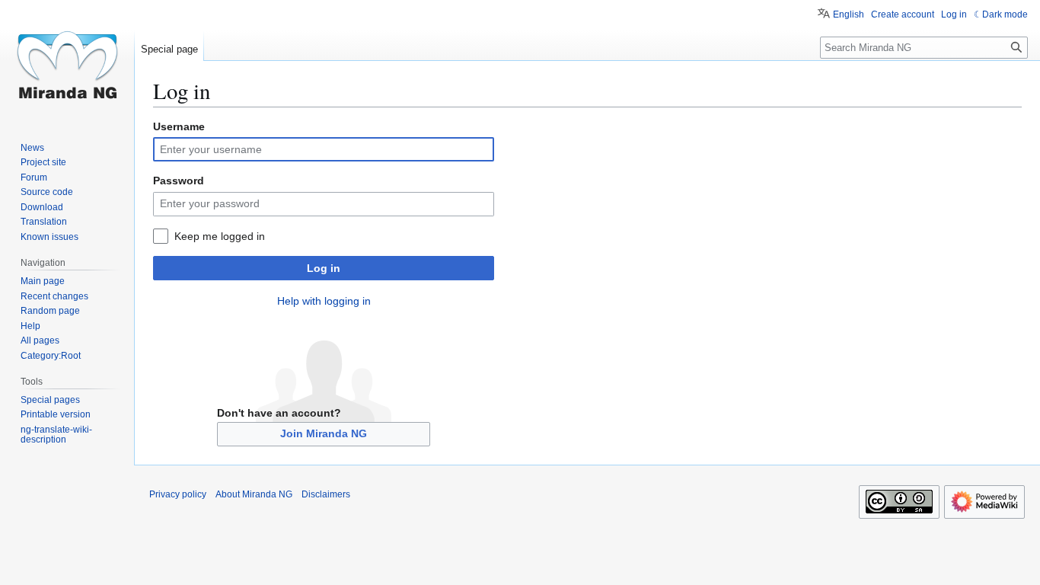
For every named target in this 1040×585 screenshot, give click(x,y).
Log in (323, 268)
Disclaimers (325, 494)
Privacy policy (177, 494)
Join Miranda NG (323, 433)
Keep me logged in (219, 236)
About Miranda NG (253, 494)
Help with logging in (324, 301)
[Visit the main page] (67, 61)
